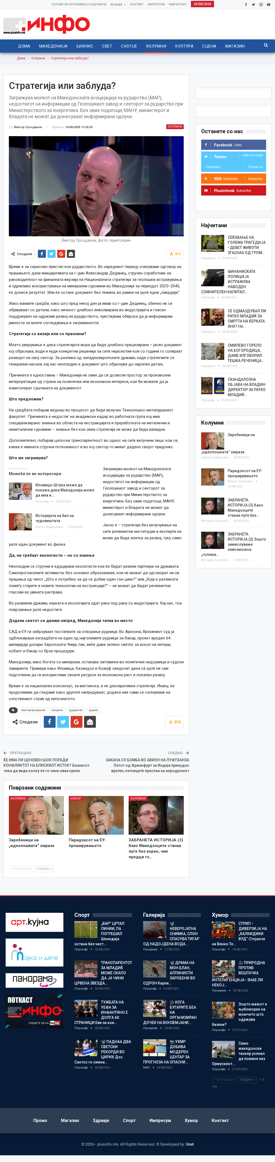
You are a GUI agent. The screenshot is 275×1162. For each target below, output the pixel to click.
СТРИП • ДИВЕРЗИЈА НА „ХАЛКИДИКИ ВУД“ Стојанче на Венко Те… (239, 933)
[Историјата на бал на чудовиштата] (20, 521)
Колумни (156, 46)
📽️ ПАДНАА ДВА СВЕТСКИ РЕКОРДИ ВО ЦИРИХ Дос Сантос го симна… (102, 1052)
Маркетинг (178, 4)
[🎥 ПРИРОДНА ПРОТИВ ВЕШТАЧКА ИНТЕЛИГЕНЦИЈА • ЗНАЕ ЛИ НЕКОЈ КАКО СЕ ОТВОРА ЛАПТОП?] (223, 969)
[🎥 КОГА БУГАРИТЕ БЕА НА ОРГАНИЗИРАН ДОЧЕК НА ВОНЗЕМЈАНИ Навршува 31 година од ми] (154, 1008)
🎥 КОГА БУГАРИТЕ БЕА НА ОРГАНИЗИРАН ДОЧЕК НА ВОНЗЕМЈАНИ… (170, 1012)
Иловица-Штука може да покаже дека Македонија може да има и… (64, 490)
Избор (76, 798)
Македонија (53, 46)
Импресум (156, 4)
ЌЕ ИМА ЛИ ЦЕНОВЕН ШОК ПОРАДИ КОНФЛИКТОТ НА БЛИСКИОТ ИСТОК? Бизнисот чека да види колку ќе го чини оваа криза (46, 765)
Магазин (235, 46)
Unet (190, 1144)
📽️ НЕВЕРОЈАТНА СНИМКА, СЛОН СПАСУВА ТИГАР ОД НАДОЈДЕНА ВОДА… (171, 933)
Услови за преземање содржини (78, 4)
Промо (40, 1120)
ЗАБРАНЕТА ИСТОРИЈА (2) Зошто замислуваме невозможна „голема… (233, 544)
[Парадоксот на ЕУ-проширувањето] (96, 815)
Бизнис (85, 46)
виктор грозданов (33, 710)
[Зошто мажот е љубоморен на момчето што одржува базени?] (223, 1010)
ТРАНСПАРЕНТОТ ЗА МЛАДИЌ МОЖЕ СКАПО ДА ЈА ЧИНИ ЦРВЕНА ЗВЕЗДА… (103, 973)
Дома (24, 46)
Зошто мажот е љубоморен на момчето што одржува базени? (239, 1014)
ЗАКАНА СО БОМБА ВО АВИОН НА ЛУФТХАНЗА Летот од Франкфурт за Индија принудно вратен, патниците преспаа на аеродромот (147, 765)
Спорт (129, 1120)
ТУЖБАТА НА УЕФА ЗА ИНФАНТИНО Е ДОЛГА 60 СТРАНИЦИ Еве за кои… (101, 1012)
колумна (57, 710)
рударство (76, 710)
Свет (107, 46)
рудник (93, 710)
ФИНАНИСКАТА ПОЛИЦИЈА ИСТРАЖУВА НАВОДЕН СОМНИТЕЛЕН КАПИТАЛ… (228, 281)
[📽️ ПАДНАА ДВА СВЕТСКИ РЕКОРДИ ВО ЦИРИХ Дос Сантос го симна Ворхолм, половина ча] (85, 1047)
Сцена (209, 46)
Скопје (129, 46)
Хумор (191, 1120)
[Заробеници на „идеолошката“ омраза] (36, 815)
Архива (116, 4)
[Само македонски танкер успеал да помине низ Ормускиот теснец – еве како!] (223, 1049)
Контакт (137, 4)
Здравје (101, 1120)
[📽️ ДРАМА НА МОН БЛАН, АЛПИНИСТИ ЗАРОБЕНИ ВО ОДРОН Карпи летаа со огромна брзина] (154, 969)
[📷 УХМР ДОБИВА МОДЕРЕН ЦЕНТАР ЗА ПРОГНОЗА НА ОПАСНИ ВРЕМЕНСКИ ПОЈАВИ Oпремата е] (154, 1047)
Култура (184, 46)
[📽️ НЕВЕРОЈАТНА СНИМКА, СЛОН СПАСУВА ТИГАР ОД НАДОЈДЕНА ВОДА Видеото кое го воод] (154, 929)
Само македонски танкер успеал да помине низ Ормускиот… (238, 1053)
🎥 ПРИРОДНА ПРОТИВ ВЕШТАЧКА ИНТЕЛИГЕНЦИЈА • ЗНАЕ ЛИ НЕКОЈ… (238, 974)
